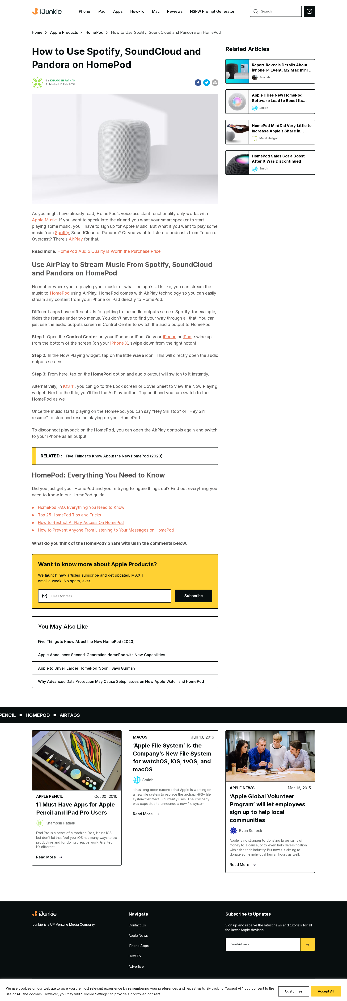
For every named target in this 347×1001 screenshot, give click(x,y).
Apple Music (44, 219)
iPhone (84, 11)
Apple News (138, 935)
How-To (137, 11)
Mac (156, 11)
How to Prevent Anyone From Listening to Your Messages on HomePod (106, 530)
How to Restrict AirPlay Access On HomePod (81, 522)
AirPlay (76, 239)
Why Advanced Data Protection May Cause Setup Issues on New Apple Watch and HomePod (121, 681)
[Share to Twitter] (206, 82)
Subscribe (193, 596)
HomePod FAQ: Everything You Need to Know (81, 507)
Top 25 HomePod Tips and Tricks (69, 515)
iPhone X (119, 343)
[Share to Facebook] (198, 82)
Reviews (174, 11)
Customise (293, 991)
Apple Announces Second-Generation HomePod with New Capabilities (101, 654)
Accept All (326, 991)
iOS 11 (68, 386)
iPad (102, 11)
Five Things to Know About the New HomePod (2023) (114, 456)
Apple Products (64, 32)
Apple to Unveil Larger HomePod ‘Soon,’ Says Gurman (86, 668)
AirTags (45, 715)
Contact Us (137, 925)
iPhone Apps (139, 946)
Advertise (136, 966)
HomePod (94, 32)
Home (37, 32)
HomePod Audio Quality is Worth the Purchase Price (109, 251)
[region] (173, 990)
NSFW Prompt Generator (212, 11)
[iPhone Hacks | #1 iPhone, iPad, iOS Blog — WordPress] (47, 11)
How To (135, 956)
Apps (118, 11)
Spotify (62, 232)
